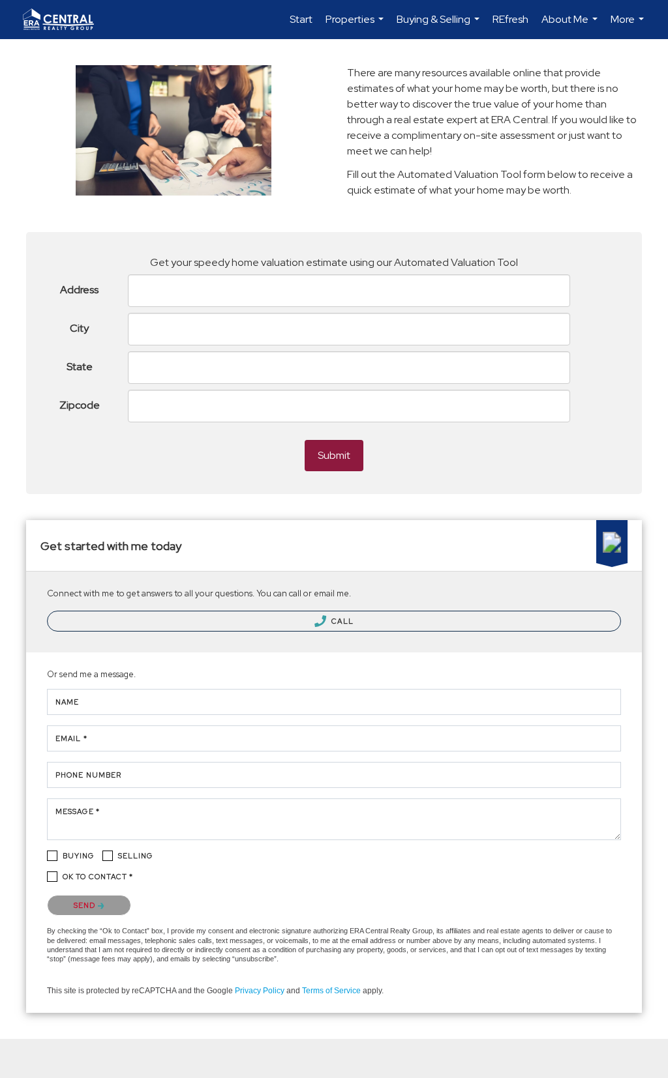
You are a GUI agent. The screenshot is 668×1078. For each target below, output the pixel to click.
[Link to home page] (65, 19)
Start (301, 19)
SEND (86, 905)
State (80, 366)
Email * (71, 738)
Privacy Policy (259, 990)
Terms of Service (331, 990)
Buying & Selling (440, 25)
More (629, 25)
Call (341, 621)
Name (67, 702)
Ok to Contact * (98, 876)
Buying (79, 855)
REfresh (510, 19)
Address (79, 290)
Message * (77, 811)
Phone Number (88, 774)
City (79, 328)
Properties (356, 25)
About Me (571, 25)
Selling (135, 855)
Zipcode (79, 405)
